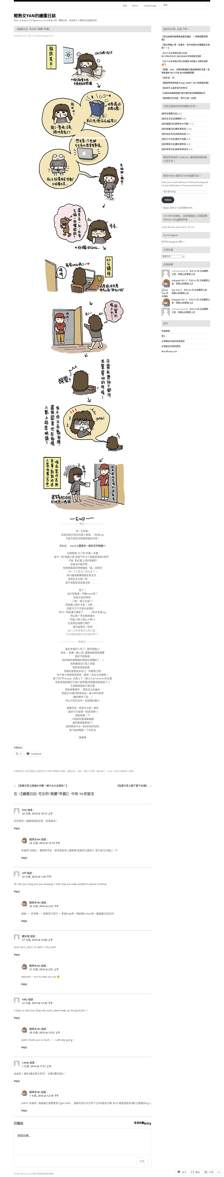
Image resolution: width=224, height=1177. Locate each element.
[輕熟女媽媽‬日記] (170, 113)
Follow (168, 200)
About (135, 6)
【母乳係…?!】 (169, 78)
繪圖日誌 (71, 771)
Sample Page (150, 6)
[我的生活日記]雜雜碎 (172, 119)
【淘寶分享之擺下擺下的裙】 (133, 785)
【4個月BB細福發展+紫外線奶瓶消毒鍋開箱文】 (184, 93)
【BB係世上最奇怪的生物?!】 (175, 88)
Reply (17, 828)
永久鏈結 (121, 771)
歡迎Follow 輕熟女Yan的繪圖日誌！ (182, 175)
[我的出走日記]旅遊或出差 (174, 134)
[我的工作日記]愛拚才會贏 (174, 139)
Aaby (24, 999)
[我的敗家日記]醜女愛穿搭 (174, 144)
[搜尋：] (185, 5)
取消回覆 (139, 1122)
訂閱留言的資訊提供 (171, 346)
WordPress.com (169, 351)
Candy (25, 1062)
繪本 (80, 771)
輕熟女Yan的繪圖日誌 (35, 15)
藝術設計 (101, 771)
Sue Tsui (176, 290)
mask (109, 771)
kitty (24, 809)
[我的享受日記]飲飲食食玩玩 (175, 149)
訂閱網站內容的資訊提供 (173, 341)
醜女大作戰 (89, 771)
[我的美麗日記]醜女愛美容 (174, 129)
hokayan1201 (47, 36)
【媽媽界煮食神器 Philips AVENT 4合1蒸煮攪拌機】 (186, 83)
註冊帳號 (166, 331)
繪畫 (63, 771)
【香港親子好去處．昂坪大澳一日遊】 (179, 98)
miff (24, 873)
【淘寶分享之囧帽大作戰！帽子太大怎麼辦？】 (41, 785)
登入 (164, 336)
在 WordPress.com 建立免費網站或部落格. (34, 1174)
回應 (142, 1161)
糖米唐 (25, 936)
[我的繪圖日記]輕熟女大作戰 (38, 771)
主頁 (125, 6)
